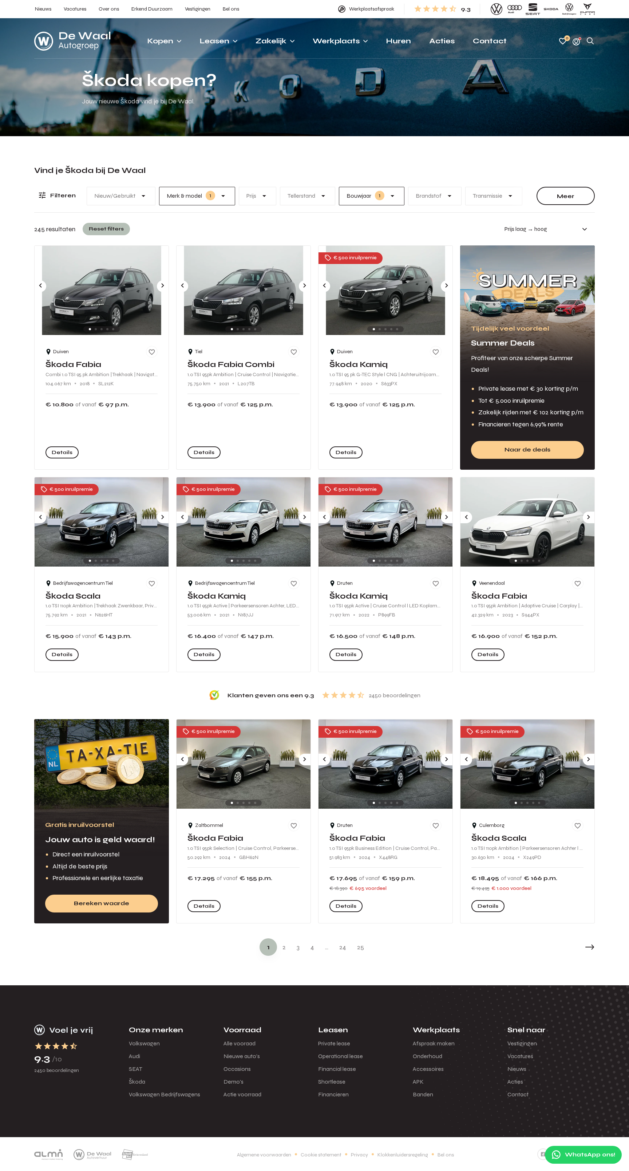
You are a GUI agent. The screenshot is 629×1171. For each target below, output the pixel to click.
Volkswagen (144, 1043)
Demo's (233, 1081)
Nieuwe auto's (241, 1056)
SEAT (135, 1068)
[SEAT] (533, 9)
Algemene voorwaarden (264, 1155)
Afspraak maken (434, 1043)
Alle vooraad (239, 1043)
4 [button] (312, 947)
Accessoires (428, 1068)
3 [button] (298, 947)
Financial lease (337, 1068)
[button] (573, 947)
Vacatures (520, 1056)
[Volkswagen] (496, 9)
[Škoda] (551, 9)
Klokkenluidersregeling (402, 1155)
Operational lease (340, 1056)
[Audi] (514, 9)
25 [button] (360, 947)
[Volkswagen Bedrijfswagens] (569, 9)
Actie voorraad (242, 1094)
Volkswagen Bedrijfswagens (164, 1094)
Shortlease (331, 1081)
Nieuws (516, 1068)
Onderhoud (427, 1056)
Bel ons (446, 1155)
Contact (518, 1094)
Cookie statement (321, 1155)
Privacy (359, 1155)
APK (418, 1081)
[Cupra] (587, 9)
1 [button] (268, 947)
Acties (515, 1081)
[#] (543, 1154)
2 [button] (284, 947)
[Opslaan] (152, 352)
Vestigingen (522, 1043)
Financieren (333, 1094)
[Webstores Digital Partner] (72, 41)
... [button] (326, 947)
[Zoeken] (590, 41)
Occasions (237, 1068)
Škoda (137, 1081)
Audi (134, 1056)
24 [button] (342, 947)
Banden (423, 1094)
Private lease (334, 1043)
